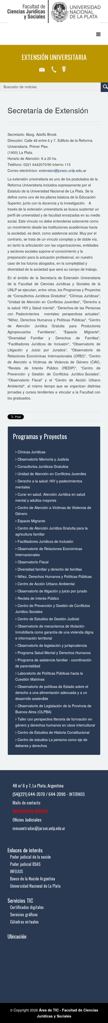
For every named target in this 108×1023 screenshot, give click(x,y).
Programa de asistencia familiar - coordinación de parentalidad (53, 662)
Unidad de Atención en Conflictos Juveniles (51, 473)
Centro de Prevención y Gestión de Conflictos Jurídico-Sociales (52, 608)
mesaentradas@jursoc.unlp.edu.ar (39, 828)
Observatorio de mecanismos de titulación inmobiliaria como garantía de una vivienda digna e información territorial (54, 632)
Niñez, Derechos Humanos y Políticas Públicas (54, 576)
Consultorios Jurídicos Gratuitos (42, 466)
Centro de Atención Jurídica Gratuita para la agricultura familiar (51, 531)
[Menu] (98, 34)
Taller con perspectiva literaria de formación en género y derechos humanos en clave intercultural (55, 722)
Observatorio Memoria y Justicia (43, 459)
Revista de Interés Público (38, 598)
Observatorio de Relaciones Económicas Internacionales (48, 551)
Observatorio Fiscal (32, 561)
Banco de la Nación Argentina (32, 879)
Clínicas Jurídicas (31, 451)
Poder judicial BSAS (25, 864)
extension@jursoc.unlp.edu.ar (62, 170)
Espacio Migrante (31, 520)
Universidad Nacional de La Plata (35, 886)
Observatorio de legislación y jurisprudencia (52, 645)
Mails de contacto (26, 803)
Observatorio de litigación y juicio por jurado (52, 590)
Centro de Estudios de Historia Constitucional (53, 732)
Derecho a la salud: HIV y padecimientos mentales (48, 483)
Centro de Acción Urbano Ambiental (46, 583)
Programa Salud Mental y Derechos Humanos (54, 652)
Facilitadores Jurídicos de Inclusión (45, 541)
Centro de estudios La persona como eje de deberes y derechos (51, 742)
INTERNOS (77, 794)
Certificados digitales (27, 907)
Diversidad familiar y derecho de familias (49, 569)
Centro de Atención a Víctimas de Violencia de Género (53, 510)
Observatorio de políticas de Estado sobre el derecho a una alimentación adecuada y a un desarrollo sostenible (51, 692)
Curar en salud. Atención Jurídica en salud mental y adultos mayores (50, 497)
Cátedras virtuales (24, 922)
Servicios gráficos (24, 914)
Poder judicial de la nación (30, 857)
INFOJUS (16, 871)
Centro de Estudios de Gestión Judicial (48, 618)
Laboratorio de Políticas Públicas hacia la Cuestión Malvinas (49, 676)
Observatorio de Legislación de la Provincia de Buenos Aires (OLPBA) (53, 708)
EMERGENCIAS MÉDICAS (30, 811)
